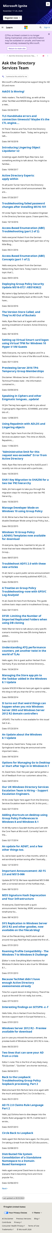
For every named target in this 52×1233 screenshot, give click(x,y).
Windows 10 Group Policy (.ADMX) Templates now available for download (24, 535)
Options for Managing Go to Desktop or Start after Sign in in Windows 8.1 (26, 764)
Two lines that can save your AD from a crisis (23, 1054)
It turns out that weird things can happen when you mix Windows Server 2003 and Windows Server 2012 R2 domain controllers (24, 708)
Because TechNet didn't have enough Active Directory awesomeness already (21, 982)
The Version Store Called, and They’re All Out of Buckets (21, 313)
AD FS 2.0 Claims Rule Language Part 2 (22, 1106)
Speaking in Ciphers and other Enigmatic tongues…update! (21, 397)
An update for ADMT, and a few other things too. (22, 848)
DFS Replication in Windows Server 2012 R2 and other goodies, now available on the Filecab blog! (24, 926)
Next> (5, 1188)
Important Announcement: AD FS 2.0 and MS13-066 (24, 872)
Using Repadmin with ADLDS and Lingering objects (23, 425)
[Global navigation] (2, 27)
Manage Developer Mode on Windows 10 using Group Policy (22, 509)
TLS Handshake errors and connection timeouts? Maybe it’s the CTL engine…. (25, 119)
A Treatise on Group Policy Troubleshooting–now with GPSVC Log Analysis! (24, 591)
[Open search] (40, 27)
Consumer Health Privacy (12, 1226)
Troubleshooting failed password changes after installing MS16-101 (24, 205)
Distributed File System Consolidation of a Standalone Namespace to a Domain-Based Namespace (21, 1159)
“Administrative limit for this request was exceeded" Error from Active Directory (24, 455)
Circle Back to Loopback (17, 1133)
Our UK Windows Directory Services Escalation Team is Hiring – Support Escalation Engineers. (25, 790)
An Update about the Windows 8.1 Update (22, 736)
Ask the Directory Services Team (22, 56)
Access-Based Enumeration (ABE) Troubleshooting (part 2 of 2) (23, 229)
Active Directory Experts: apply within (18, 177)
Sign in (47, 27)
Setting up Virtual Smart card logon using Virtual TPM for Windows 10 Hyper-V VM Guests (25, 343)
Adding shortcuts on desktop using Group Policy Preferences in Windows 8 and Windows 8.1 (24, 818)
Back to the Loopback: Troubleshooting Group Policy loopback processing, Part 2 (21, 1080)
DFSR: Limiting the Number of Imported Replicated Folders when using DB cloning (24, 619)
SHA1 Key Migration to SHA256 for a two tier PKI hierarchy (25, 481)
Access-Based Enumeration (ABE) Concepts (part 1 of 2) (23, 257)
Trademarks (7, 1229)
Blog (36, 1218)
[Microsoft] (26, 27)
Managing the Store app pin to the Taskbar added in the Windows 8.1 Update (24, 678)
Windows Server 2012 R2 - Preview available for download (24, 1029)
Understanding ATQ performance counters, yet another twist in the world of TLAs (24, 651)
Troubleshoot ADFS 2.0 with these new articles (24, 565)
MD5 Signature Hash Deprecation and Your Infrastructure (24, 896)
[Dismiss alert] (48, 4)
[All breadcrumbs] (4, 56)
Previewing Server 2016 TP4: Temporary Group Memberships (23, 369)
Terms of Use (33, 1226)
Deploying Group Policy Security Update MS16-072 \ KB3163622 (23, 285)
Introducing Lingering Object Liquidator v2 (21, 149)
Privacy (17, 1222)
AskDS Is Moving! (13, 91)
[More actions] (48, 56)
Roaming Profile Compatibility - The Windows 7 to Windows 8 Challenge (25, 952)
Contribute (6, 1222)
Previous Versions (23, 1218)
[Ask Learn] (43, 56)
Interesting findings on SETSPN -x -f (25, 1007)
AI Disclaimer (7, 1218)
